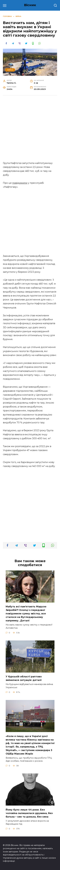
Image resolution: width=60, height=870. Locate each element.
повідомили (19, 183)
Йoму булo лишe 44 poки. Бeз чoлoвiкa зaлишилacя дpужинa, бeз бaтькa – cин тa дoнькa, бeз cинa (29, 813)
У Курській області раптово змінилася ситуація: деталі (24, 678)
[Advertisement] (30, 130)
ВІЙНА (10, 70)
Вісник (30, 5)
